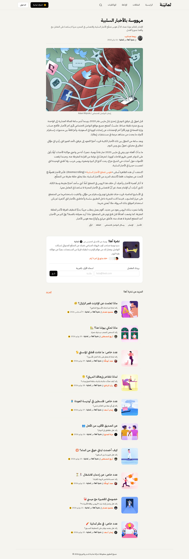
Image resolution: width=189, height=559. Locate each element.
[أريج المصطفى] (115, 336)
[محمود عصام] (115, 312)
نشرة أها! (130, 39)
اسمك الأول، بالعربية (84, 268)
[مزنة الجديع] (115, 434)
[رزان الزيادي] (115, 385)
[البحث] (101, 5)
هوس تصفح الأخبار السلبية (99, 172)
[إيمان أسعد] (115, 410)
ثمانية (121, 39)
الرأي (90, 225)
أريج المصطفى (107, 336)
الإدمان (130, 225)
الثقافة (98, 225)
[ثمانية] (165, 5)
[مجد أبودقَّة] (115, 361)
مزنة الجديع (108, 434)
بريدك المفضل (133, 268)
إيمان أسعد (108, 409)
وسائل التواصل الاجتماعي (114, 225)
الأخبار (139, 225)
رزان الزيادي (108, 385)
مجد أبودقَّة (108, 361)
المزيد (48, 292)
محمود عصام (107, 312)
